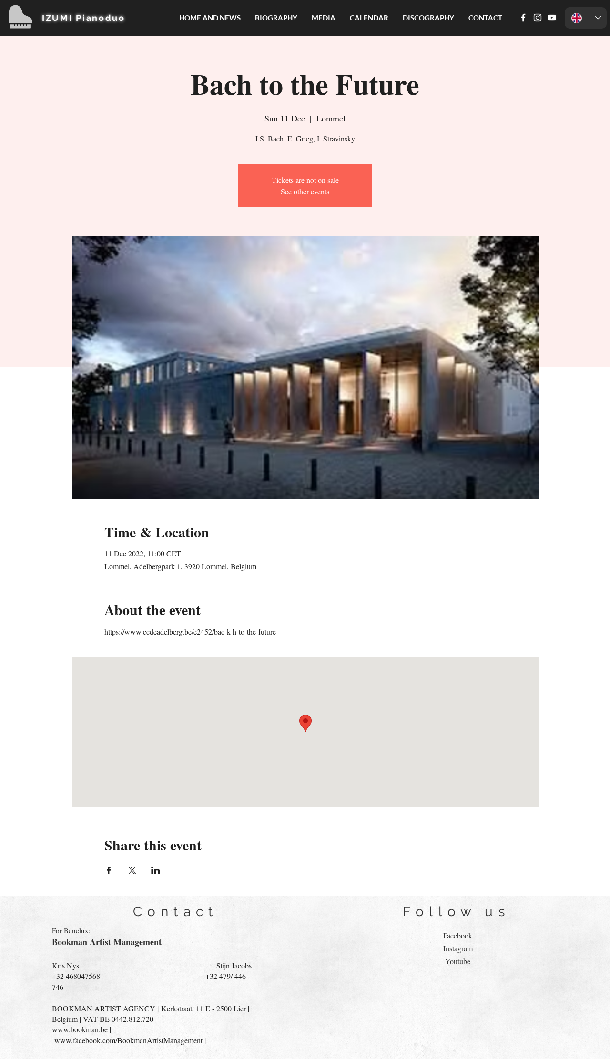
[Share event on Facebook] (108, 870)
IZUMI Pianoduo (83, 18)
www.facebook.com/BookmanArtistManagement (128, 1040)
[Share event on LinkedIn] (155, 870)
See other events (305, 191)
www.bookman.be (80, 1029)
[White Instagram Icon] (537, 17)
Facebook (457, 935)
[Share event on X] (132, 870)
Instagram (458, 948)
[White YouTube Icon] (552, 17)
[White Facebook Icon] (523, 17)
